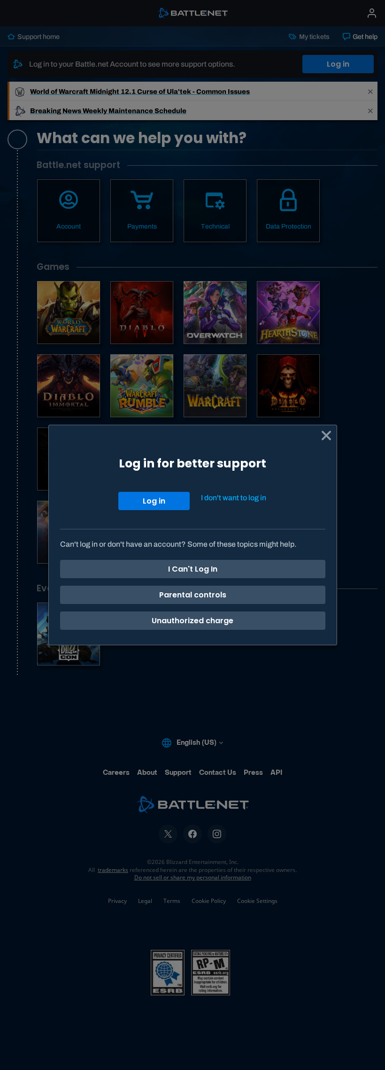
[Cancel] (326, 435)
